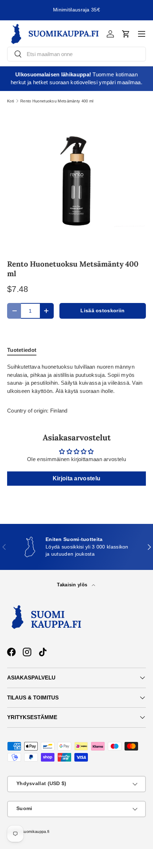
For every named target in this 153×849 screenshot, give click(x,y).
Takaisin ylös (73, 584)
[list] (76, 181)
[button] (126, 34)
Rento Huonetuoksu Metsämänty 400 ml (57, 101)
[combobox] (76, 54)
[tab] (21, 350)
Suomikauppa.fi (35, 831)
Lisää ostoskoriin (102, 310)
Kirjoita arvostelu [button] (76, 478)
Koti (10, 101)
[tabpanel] (76, 379)
